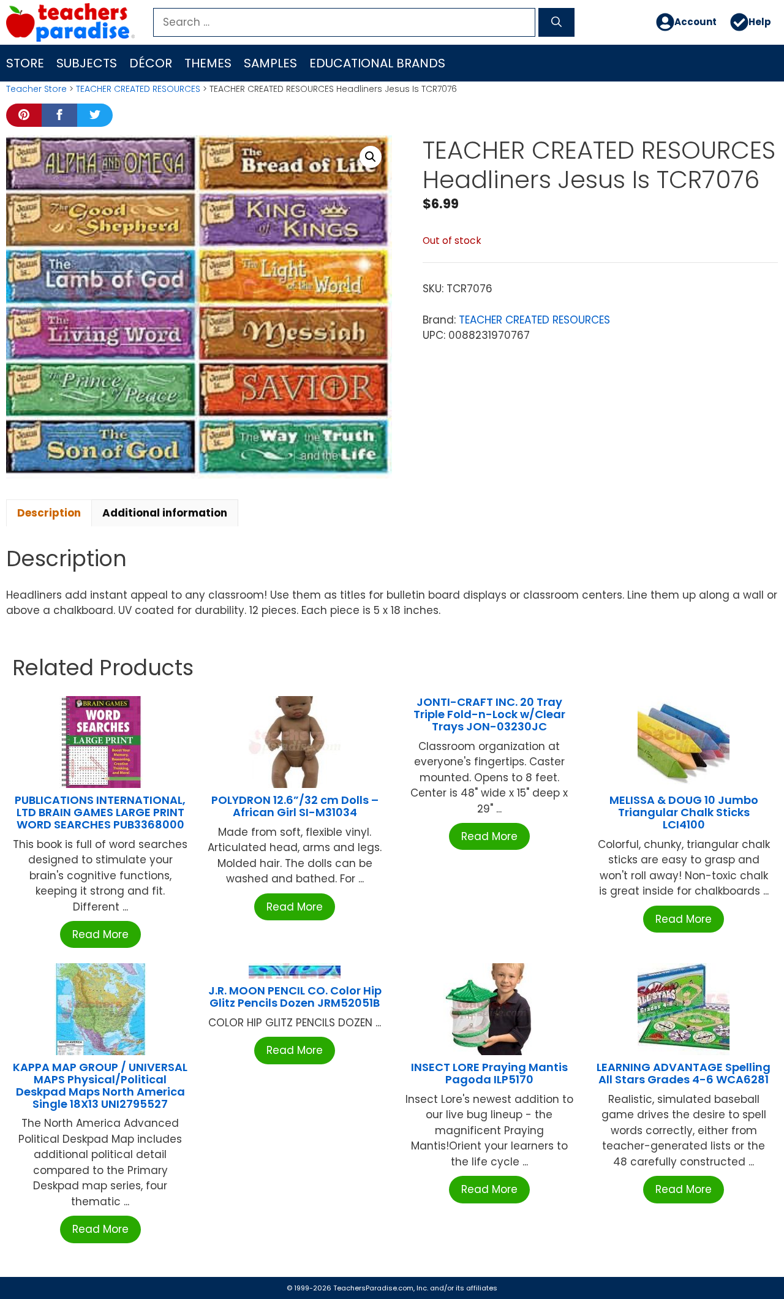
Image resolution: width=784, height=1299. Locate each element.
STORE (25, 63)
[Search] (556, 22)
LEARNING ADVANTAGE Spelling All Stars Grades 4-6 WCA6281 (684, 1073)
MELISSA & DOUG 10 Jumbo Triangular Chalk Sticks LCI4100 (683, 812)
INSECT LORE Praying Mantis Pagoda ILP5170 (489, 1073)
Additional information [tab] (164, 513)
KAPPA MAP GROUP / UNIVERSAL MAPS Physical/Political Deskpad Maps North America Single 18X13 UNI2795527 (100, 1085)
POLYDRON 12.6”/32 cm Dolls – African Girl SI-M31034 (295, 806)
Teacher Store (36, 89)
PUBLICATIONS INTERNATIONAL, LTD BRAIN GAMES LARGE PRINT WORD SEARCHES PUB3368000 (100, 812)
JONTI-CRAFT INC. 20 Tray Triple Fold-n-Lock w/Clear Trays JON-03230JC (489, 714)
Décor (150, 63)
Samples (270, 63)
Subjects (86, 63)
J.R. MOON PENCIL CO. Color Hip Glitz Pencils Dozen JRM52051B (295, 996)
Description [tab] (49, 513)
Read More (100, 934)
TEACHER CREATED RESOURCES (138, 89)
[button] (371, 157)
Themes (208, 63)
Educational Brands (377, 63)
